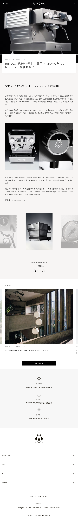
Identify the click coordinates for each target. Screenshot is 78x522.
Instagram (21, 508)
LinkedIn (45, 508)
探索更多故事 (39, 363)
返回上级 (8, 12)
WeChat (52, 508)
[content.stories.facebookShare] (36, 271)
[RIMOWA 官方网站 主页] (39, 3)
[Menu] (3, 4)
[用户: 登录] (75, 3)
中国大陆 (33, 496)
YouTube (28, 508)
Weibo (58, 508)
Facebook (35, 508)
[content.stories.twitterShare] (42, 271)
